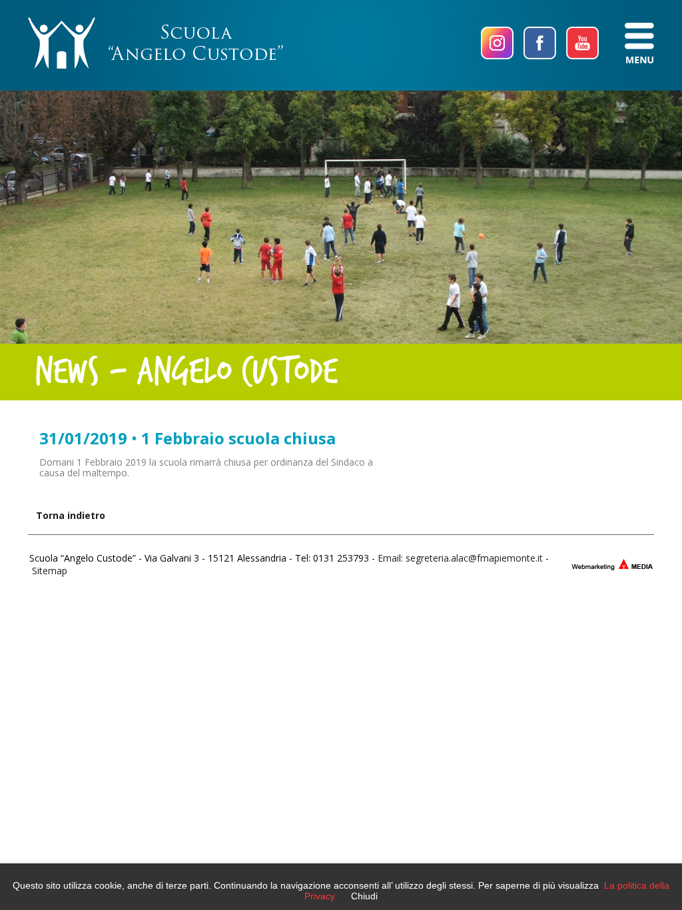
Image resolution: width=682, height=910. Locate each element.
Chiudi (364, 896)
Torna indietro (70, 515)
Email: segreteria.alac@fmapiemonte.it (460, 558)
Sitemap (49, 570)
